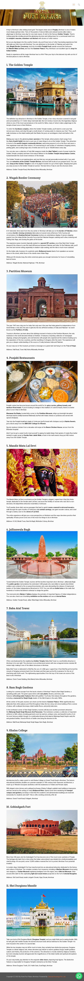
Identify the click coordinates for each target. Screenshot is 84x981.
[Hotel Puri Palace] (42, 7)
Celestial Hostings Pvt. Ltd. (57, 977)
